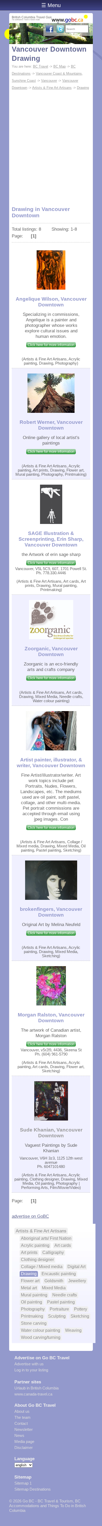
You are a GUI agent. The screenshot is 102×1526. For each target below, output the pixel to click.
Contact (21, 1423)
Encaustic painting (59, 1273)
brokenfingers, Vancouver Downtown (51, 912)
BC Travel (40, 66)
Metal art (29, 1288)
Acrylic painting (35, 1245)
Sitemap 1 (23, 1483)
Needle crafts (64, 1295)
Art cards (62, 1245)
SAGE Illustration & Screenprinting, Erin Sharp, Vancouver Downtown (51, 539)
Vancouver (49, 81)
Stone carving (34, 1323)
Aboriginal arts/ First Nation (46, 1238)
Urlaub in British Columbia (36, 1388)
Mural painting (34, 1295)
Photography (33, 1309)
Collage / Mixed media (42, 1266)
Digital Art (76, 1266)
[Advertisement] (51, 145)
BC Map (59, 66)
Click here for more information (51, 345)
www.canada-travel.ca (33, 1394)
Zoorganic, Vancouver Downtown (51, 651)
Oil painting (31, 1302)
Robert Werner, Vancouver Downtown (51, 425)
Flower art (30, 1281)
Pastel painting (61, 1302)
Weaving (73, 1330)
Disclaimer (23, 1447)
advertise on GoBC (30, 1216)
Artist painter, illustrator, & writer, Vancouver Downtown (51, 762)
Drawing (83, 88)
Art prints (29, 1252)
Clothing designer (37, 1259)
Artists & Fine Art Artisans (52, 88)
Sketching (80, 1316)
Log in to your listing (31, 1370)
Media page (24, 1441)
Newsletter (23, 1429)
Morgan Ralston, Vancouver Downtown (51, 1017)
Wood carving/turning (40, 1337)
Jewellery (77, 1281)
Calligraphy (53, 1252)
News (19, 1435)
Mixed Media (54, 1288)
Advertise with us (29, 1364)
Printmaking (32, 1316)
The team (22, 1417)
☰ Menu (51, 5)
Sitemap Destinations (32, 1489)
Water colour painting (40, 1330)
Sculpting (57, 1316)
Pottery (80, 1309)
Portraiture (59, 1309)
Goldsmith (53, 1281)
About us (22, 1411)
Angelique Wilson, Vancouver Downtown (51, 301)
